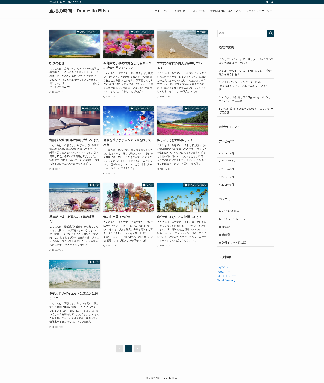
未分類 (226, 234)
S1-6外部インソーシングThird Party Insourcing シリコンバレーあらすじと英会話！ (244, 86)
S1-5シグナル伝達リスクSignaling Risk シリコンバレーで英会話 (245, 99)
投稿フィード (225, 271)
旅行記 (226, 226)
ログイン (223, 267)
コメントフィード (228, 275)
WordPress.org (226, 280)
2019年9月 (227, 153)
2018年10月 (228, 161)
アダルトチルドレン (234, 219)
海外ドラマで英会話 (234, 242)
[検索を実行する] (270, 33)
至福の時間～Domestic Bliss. (80, 11)
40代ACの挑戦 (230, 211)
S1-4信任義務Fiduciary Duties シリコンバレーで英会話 (246, 110)
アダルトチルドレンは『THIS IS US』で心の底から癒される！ (245, 72)
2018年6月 (227, 184)
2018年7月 (227, 176)
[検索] (272, 2)
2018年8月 (227, 169)
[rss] (267, 2)
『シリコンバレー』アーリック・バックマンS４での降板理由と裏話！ (246, 61)
